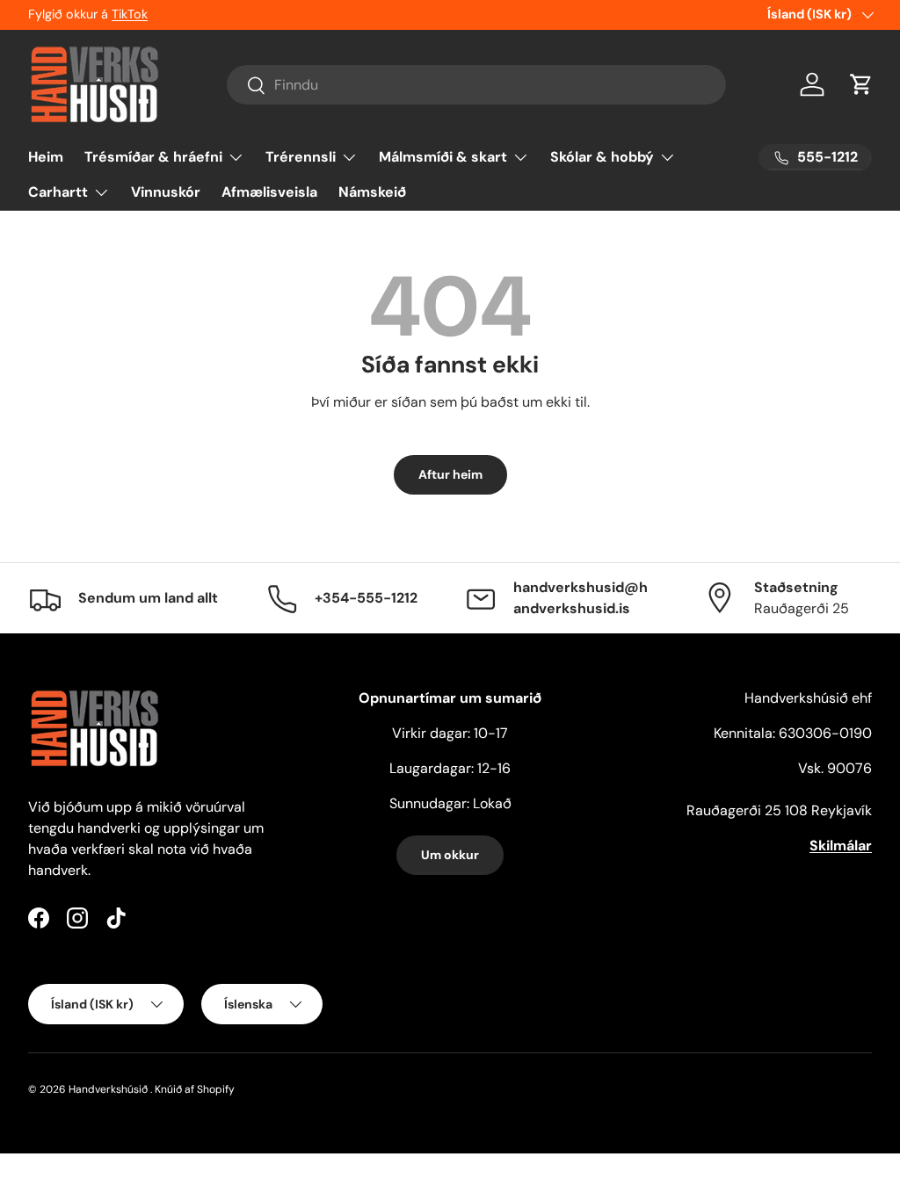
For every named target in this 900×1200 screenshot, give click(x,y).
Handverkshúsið (108, 1089)
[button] (861, 84)
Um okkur (450, 855)
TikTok (130, 14)
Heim (45, 157)
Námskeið (372, 192)
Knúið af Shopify (195, 1089)
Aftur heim (450, 474)
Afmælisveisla (269, 192)
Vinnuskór (165, 192)
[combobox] (477, 85)
